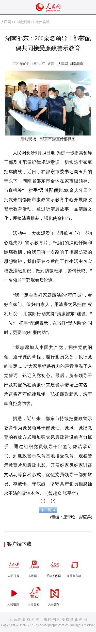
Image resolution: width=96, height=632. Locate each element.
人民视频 (13, 604)
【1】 (43, 501)
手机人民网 (53, 576)
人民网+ (33, 576)
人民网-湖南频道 (70, 64)
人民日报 (13, 576)
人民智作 (54, 604)
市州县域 (42, 22)
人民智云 (33, 604)
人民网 (6, 22)
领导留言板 (73, 576)
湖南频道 (23, 22)
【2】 (53, 501)
